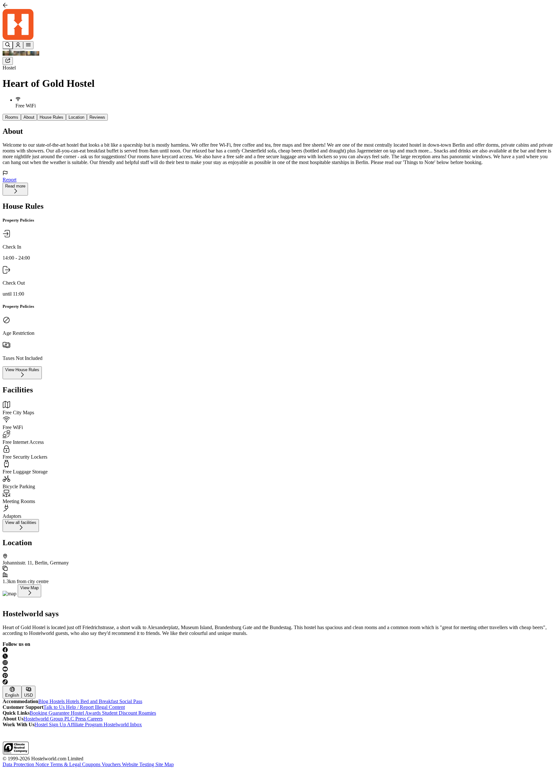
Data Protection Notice (26, 764)
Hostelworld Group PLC (49, 718)
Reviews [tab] (97, 117)
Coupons (92, 764)
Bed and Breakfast (99, 701)
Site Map (164, 764)
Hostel (9, 67)
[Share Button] (8, 61)
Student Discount (120, 713)
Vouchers (112, 764)
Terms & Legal (66, 764)
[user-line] (18, 45)
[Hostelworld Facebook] (278, 650)
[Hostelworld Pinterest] (278, 676)
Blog (44, 701)
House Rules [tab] (51, 117)
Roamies (147, 713)
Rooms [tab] (11, 117)
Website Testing (138, 764)
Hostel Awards (86, 713)
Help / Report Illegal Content (95, 707)
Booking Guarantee (50, 713)
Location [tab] (76, 117)
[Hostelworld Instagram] (278, 663)
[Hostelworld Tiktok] (278, 682)
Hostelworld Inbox (123, 724)
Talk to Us (54, 707)
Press (81, 718)
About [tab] (28, 117)
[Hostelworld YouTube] (278, 669)
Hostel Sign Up (50, 724)
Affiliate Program (85, 724)
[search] (8, 45)
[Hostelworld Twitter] (278, 657)
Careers (95, 718)
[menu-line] (28, 45)
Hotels (73, 701)
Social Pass (130, 701)
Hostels (58, 701)
